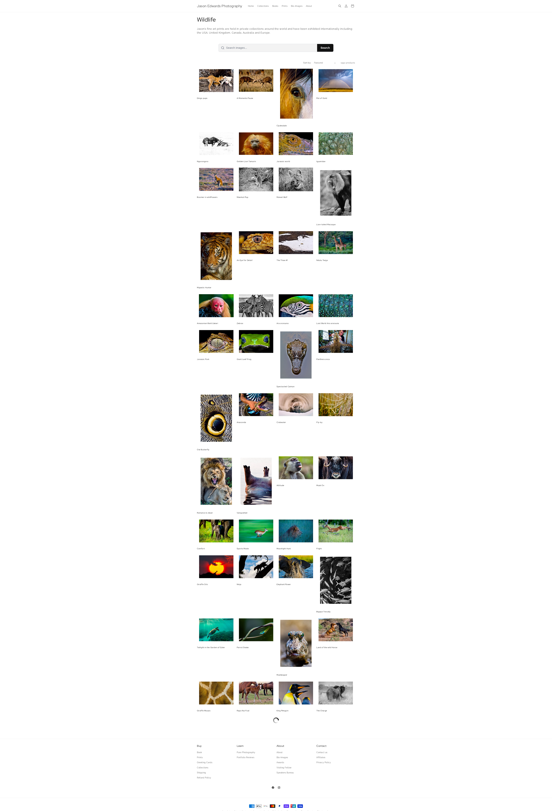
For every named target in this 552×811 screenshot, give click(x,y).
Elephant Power (284, 584)
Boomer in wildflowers (207, 197)
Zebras (240, 323)
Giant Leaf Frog (244, 359)
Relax (239, 782)
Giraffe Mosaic (204, 711)
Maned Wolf (282, 197)
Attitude (280, 485)
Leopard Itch (283, 809)
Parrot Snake (243, 647)
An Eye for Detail (244, 260)
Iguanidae (320, 161)
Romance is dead (205, 513)
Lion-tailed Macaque (326, 224)
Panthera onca (323, 359)
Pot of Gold (321, 98)
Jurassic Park (203, 359)
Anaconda (241, 422)
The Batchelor (203, 746)
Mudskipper (282, 675)
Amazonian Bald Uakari (207, 323)
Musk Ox (320, 485)
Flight (319, 549)
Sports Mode (243, 549)
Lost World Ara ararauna (327, 323)
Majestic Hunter (204, 287)
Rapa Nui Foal (243, 711)
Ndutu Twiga (322, 260)
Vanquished (242, 513)
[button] (340, 6)
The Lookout (282, 746)
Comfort (201, 549)
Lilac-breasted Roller (246, 746)
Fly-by (319, 422)
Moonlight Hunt (284, 549)
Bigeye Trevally (323, 612)
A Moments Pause (245, 98)
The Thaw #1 (282, 260)
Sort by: (307, 63)
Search (325, 47)
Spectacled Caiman (285, 386)
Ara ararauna (283, 323)
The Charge (321, 711)
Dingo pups (202, 98)
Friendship (321, 782)
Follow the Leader (205, 782)
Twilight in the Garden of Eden (211, 647)
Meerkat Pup (242, 197)
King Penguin (282, 711)
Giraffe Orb (202, 584)
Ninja (239, 584)
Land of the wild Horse (326, 647)
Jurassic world (283, 161)
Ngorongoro (202, 161)
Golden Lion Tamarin (246, 161)
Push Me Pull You (324, 746)
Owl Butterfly (203, 450)
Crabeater (281, 422)
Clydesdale (282, 126)
